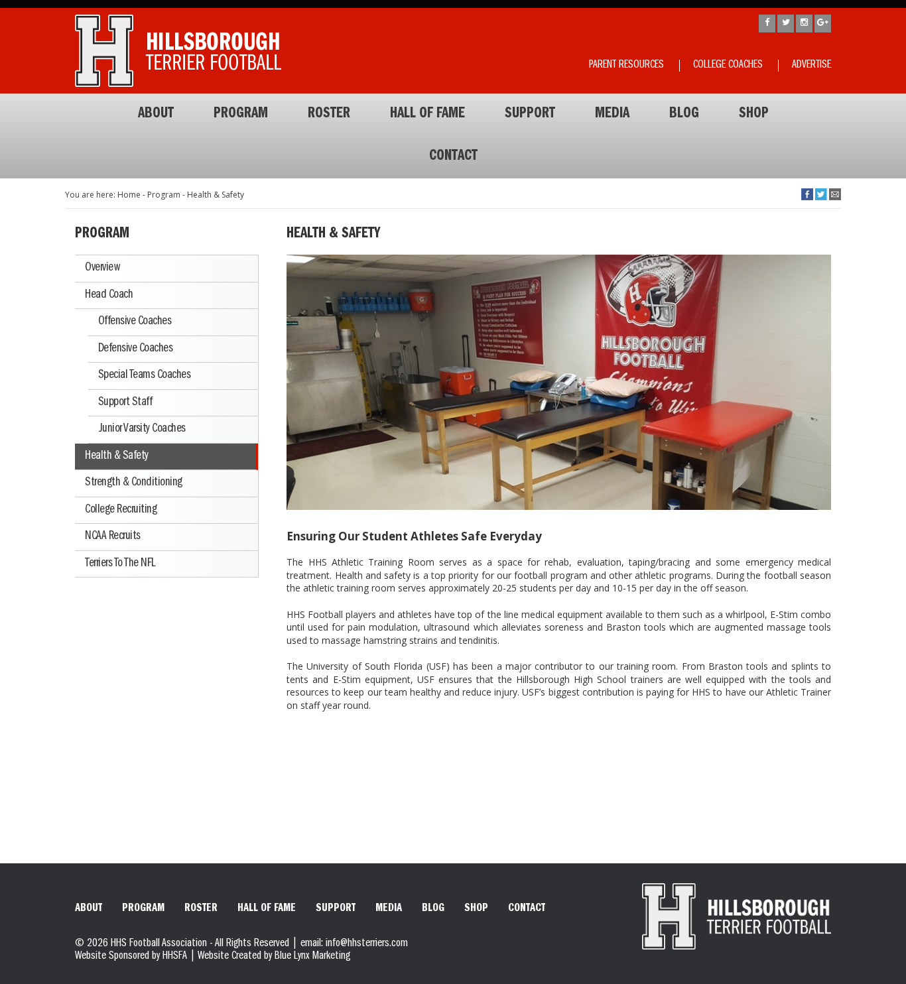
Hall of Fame (427, 115)
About (156, 115)
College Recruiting (121, 510)
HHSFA (174, 957)
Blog (684, 115)
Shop (754, 115)
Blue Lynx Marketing (312, 957)
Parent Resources (626, 66)
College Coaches (728, 66)
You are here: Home (103, 194)
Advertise (811, 66)
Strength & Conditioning (133, 482)
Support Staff (125, 402)
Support (530, 115)
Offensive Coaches (135, 321)
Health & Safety (117, 456)
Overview (102, 268)
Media (612, 115)
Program (241, 115)
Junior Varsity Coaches (142, 429)
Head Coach (109, 295)
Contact (453, 157)
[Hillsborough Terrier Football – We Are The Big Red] (178, 51)
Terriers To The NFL (120, 563)
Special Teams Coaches (144, 375)
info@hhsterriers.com (367, 944)
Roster (329, 115)
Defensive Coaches (135, 348)
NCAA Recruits (113, 536)
